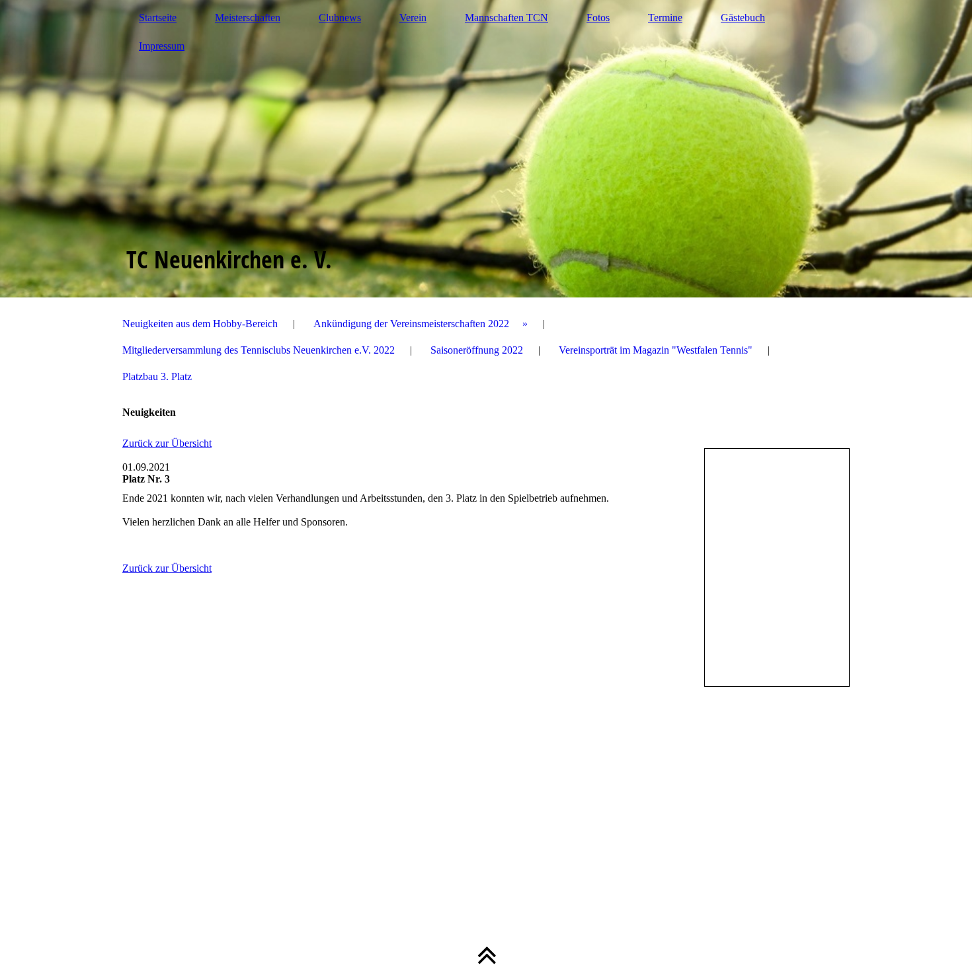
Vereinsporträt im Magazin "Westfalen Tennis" (655, 350)
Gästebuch (743, 17)
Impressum (161, 46)
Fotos (598, 17)
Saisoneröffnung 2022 (476, 350)
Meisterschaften (247, 17)
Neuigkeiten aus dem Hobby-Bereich (200, 323)
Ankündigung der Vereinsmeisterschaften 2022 (411, 323)
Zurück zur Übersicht (167, 443)
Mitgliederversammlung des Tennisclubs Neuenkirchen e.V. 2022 (258, 350)
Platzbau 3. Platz (157, 376)
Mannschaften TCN (506, 17)
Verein (412, 17)
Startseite (158, 17)
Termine (665, 17)
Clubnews (340, 17)
